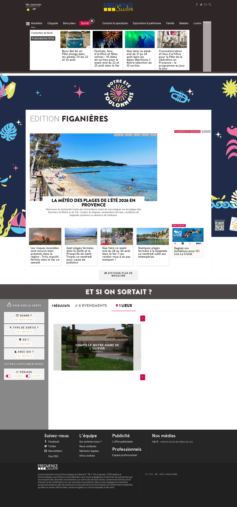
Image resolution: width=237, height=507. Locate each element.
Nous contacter (87, 446)
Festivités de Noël (42, 32)
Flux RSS (53, 456)
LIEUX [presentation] (125, 306)
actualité (118, 135)
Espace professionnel (124, 455)
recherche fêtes (44, 38)
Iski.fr (172, 441)
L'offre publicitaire (122, 441)
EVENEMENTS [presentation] (93, 306)
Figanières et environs (187, 131)
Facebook (53, 441)
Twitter (52, 446)
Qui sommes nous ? (90, 441)
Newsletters (55, 451)
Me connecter (33, 4)
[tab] (91, 306)
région (206, 131)
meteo (137, 135)
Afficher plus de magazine (120, 274)
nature (145, 135)
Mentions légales (89, 451)
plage (153, 135)
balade (128, 135)
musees (207, 22)
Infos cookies (87, 455)
